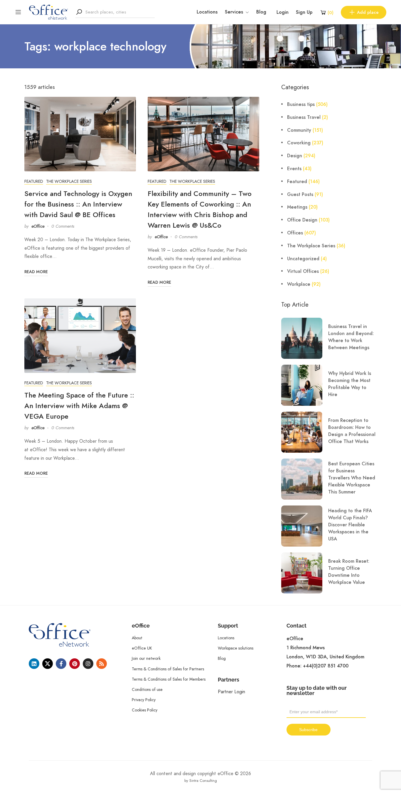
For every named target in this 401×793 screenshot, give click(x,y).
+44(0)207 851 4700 (325, 666)
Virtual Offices (303, 271)
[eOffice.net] (48, 12)
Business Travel (304, 117)
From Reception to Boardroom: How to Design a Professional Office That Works (351, 431)
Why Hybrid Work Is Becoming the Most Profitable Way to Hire (349, 384)
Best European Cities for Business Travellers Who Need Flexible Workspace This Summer (351, 478)
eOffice (37, 226)
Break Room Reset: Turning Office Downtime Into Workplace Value (348, 572)
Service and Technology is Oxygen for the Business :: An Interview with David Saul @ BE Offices (78, 204)
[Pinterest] (74, 663)
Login (283, 12)
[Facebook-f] (61, 663)
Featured (33, 181)
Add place (368, 12)
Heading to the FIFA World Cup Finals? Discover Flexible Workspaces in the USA (350, 525)
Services (234, 12)
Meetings (297, 207)
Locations (207, 12)
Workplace (298, 284)
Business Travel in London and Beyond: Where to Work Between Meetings (351, 337)
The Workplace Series (69, 181)
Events (294, 168)
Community (299, 130)
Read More (36, 272)
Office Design (302, 220)
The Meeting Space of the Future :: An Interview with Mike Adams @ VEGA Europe (79, 405)
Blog (261, 12)
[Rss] (101, 663)
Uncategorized (303, 259)
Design (294, 156)
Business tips (301, 104)
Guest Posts (300, 194)
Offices (295, 233)
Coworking (299, 143)
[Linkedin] (34, 663)
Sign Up (304, 12)
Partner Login (231, 691)
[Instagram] (88, 663)
